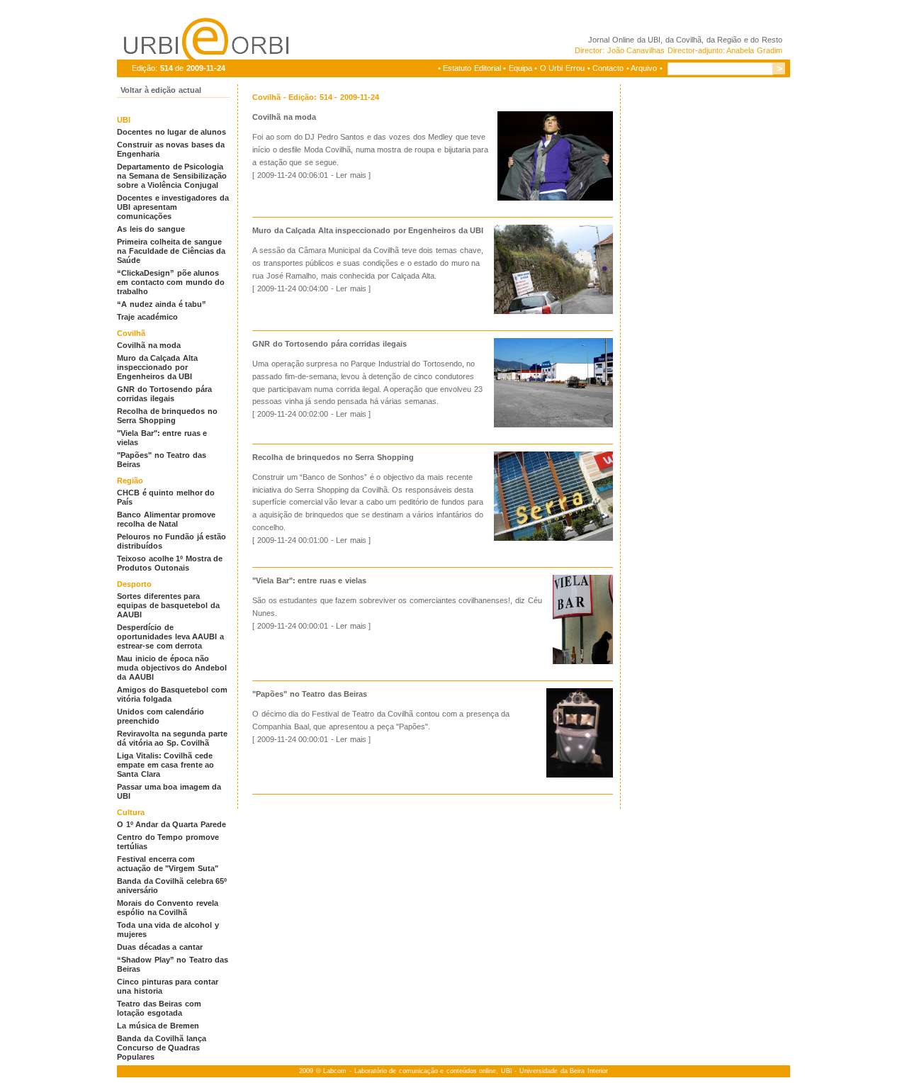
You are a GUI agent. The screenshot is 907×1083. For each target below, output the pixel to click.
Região (130, 480)
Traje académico (147, 317)
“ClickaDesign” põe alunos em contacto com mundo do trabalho (171, 282)
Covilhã (131, 333)
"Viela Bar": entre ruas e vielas (309, 580)
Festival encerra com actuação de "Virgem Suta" (167, 863)
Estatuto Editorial (472, 68)
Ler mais (351, 175)
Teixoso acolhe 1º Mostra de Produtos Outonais (169, 563)
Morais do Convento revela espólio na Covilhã (167, 907)
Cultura (131, 812)
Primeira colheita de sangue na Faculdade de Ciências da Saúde (171, 250)
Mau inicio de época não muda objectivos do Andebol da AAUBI (172, 667)
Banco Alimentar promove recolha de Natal (166, 519)
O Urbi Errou (562, 68)
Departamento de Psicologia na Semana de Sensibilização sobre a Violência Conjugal (172, 175)
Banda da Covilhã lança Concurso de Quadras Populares (161, 1047)
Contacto (608, 68)
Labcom (335, 1070)
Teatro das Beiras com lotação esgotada (159, 1008)
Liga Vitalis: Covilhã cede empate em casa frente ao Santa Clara (165, 764)
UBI (654, 39)
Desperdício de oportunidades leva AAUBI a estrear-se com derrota (170, 636)
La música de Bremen (158, 1025)
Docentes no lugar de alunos (171, 132)
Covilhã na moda (149, 345)
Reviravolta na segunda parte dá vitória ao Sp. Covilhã (172, 738)
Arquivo (644, 68)
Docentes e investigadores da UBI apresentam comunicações (173, 206)
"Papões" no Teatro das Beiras (309, 694)
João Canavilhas (636, 50)
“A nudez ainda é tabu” (161, 304)
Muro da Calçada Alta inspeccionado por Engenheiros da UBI (157, 367)
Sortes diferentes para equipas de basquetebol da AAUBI (168, 605)
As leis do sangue (151, 229)
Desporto (134, 584)
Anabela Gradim (754, 50)
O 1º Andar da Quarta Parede (171, 824)
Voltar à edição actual (160, 90)
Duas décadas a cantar (160, 947)
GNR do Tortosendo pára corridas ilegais (164, 394)
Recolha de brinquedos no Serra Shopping (167, 416)
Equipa (520, 68)
